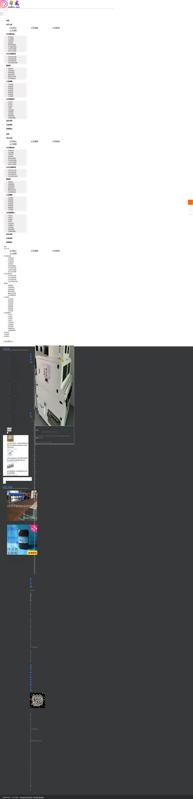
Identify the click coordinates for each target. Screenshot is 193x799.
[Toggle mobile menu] (0, 16)
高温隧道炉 (34, 569)
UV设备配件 (35, 405)
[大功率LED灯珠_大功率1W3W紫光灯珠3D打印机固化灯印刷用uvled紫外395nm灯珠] (10, 441)
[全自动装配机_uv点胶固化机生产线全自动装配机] (10, 469)
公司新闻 (56, 28)
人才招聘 (13, 30)
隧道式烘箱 (34, 539)
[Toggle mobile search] (1, 16)
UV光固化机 (35, 373)
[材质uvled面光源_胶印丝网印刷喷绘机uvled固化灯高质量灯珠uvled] (10, 456)
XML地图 (35, 797)
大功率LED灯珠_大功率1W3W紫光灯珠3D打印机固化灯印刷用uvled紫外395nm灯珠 (17, 445)
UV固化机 (38, 432)
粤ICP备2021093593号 (26, 797)
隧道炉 (34, 389)
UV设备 (35, 481)
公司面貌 (34, 28)
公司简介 (13, 28)
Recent (9, 430)
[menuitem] (8, 20)
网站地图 (41, 797)
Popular (9, 428)
